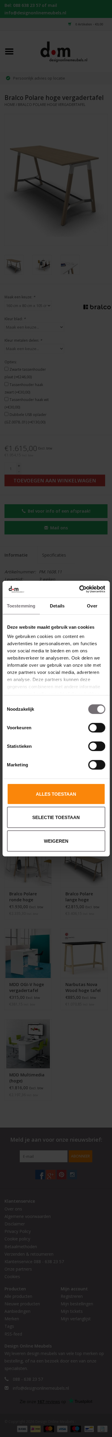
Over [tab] (92, 605)
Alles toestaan (56, 793)
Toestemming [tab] (21, 605)
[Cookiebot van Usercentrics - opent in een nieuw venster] (79, 589)
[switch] (96, 727)
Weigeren (56, 840)
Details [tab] (57, 605)
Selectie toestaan (56, 817)
